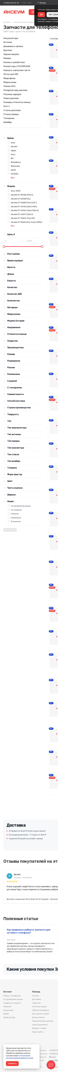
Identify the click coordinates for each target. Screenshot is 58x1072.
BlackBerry (16, 162)
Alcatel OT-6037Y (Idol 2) (22, 214)
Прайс (6, 1014)
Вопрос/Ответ (38, 1017)
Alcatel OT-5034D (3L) (21, 199)
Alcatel (14, 146)
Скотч (6, 106)
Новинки (15, 513)
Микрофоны (9, 78)
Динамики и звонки (13, 46)
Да (41, 14)
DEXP (13, 170)
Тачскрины (8, 118)
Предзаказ (16, 517)
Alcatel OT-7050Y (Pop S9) (23, 218)
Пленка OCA (9, 86)
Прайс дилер (9, 1017)
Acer (13, 142)
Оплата (35, 996)
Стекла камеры (11, 114)
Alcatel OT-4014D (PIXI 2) (22, 195)
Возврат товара (39, 1028)
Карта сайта (37, 1032)
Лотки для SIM (10, 74)
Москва (43, 3)
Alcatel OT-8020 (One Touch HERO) (26, 222)
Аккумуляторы (10, 38)
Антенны (7, 42)
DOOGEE (14, 174)
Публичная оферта (40, 1010)
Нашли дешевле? (40, 1025)
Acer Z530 (15, 191)
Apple (13, 150)
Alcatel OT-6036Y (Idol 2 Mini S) (25, 210)
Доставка (36, 999)
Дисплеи (7, 50)
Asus (13, 154)
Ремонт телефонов (12, 996)
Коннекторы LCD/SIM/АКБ (16, 66)
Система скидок (39, 1006)
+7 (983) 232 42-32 (11, 3)
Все (12, 178)
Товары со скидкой (12, 1003)
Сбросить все (10, 530)
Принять (12, 1063)
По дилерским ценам (20, 506)
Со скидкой (16, 510)
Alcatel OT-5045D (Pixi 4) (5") (24, 202)
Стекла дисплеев (12, 110)
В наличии (16, 521)
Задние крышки (11, 54)
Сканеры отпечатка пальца (17, 102)
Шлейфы (7, 122)
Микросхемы (9, 82)
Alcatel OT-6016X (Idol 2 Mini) (24, 206)
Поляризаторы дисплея (15, 90)
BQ (12, 158)
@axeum (52, 1057)
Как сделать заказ (40, 1014)
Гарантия (36, 1003)
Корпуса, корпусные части (16, 70)
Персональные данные (42, 1021)
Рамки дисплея (11, 98)
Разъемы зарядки (12, 94)
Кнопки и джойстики (14, 62)
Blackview (15, 166)
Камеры (7, 58)
